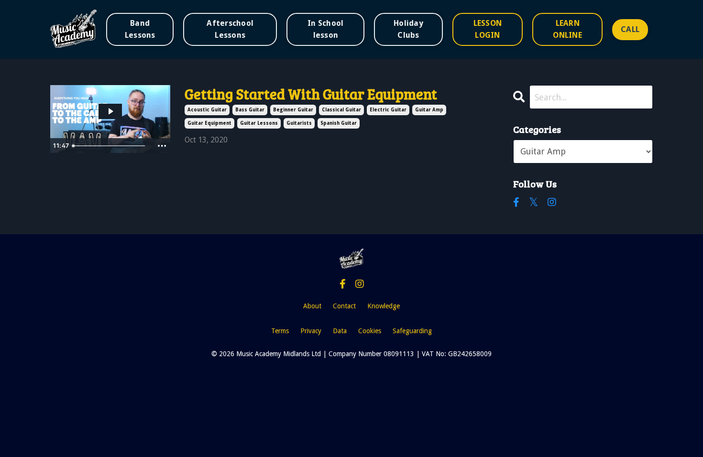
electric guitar (388, 109)
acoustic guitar (207, 109)
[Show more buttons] (162, 145)
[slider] (111, 145)
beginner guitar (293, 109)
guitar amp (429, 109)
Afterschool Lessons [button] (230, 29)
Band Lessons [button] (140, 29)
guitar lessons (259, 123)
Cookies (369, 331)
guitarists (299, 123)
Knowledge (383, 306)
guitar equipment (209, 123)
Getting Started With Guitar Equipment (311, 93)
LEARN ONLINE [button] (567, 29)
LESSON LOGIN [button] (487, 29)
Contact (344, 306)
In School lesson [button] (325, 29)
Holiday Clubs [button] (408, 29)
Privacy (310, 331)
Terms (280, 331)
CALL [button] (630, 29)
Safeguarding (412, 331)
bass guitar (249, 109)
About (312, 306)
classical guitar (341, 109)
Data (340, 331)
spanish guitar (338, 123)
